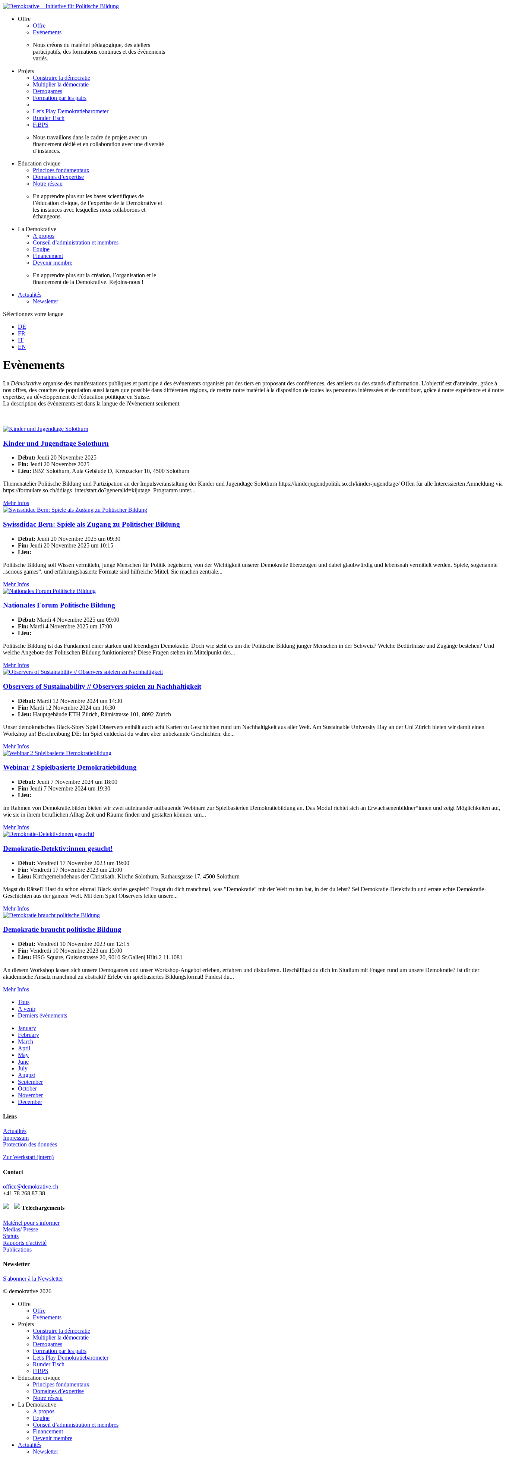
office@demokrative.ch (30, 1186)
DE (22, 327)
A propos (43, 236)
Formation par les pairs (59, 98)
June (23, 1061)
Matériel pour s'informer (31, 1222)
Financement (48, 256)
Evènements (47, 32)
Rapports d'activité (25, 1243)
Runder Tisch (48, 118)
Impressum (16, 1138)
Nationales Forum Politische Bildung (59, 605)
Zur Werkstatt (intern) (28, 1157)
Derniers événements (42, 1015)
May (23, 1055)
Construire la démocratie (61, 78)
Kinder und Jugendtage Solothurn (56, 443)
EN (22, 347)
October (27, 1088)
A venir (26, 1009)
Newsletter (45, 301)
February (28, 1035)
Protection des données (30, 1144)
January (27, 1028)
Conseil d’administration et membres (75, 242)
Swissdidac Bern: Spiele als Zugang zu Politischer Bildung (91, 524)
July (23, 1068)
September (30, 1082)
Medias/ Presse (20, 1229)
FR (21, 333)
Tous (23, 1002)
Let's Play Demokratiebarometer (70, 111)
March (25, 1041)
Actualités (29, 294)
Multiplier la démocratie (61, 84)
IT (20, 340)
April (24, 1048)
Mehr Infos (16, 503)
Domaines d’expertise (58, 177)
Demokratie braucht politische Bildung (62, 929)
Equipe (41, 249)
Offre (39, 25)
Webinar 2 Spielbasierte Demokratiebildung (70, 767)
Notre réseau (48, 183)
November (30, 1095)
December (30, 1102)
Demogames (47, 91)
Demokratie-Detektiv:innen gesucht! (58, 848)
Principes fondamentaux (61, 170)
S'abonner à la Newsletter (33, 1278)
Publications (17, 1249)
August (26, 1075)
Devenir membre (52, 262)
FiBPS (40, 125)
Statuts (11, 1236)
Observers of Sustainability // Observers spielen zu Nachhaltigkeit (102, 686)
